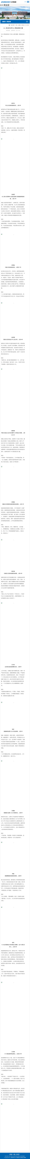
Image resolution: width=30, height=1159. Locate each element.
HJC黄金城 (4, 5)
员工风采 (27, 25)
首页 (16, 25)
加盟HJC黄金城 (21, 25)
